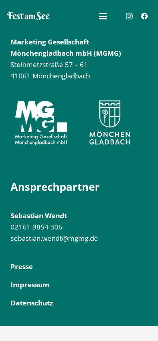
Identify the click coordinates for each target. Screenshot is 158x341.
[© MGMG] (28, 16)
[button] (103, 16)
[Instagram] (129, 16)
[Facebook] (144, 16)
